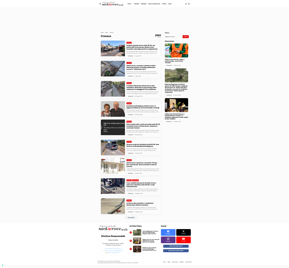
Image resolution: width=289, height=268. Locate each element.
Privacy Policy (175, 262)
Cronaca (111, 32)
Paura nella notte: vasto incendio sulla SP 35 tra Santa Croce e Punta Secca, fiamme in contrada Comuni (143, 126)
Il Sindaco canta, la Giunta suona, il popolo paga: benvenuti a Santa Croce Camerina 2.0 (149, 249)
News (106, 32)
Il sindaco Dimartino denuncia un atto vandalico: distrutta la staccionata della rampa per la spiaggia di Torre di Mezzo (141, 87)
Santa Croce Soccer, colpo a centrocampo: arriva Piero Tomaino (174, 61)
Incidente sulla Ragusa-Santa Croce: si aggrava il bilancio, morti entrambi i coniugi (142, 107)
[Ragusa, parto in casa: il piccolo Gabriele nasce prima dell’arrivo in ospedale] (137, 240)
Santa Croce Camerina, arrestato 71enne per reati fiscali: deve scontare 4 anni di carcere (141, 164)
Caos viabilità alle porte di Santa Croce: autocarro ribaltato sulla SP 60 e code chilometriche (141, 184)
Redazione (130, 56)
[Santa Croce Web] (112, 4)
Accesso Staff (188, 262)
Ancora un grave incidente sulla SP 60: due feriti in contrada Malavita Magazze (142, 145)
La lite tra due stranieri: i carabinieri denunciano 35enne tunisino (140, 204)
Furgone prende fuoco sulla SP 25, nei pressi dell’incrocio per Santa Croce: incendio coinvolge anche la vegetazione (142, 47)
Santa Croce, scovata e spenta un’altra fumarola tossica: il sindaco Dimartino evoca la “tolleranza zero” (141, 67)
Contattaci (181, 262)
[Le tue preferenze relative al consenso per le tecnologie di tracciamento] (2, 265)
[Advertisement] (144, 18)
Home (102, 32)
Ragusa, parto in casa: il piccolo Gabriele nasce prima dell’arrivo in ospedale (150, 241)
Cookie (168, 262)
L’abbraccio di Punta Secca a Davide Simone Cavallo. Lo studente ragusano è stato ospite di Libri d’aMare (176, 116)
